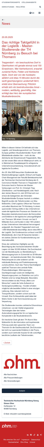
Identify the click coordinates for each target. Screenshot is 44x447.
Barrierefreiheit (13, 442)
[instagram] (31, 434)
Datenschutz (35, 439)
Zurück (7, 342)
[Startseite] (2, 20)
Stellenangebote (29, 2)
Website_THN (5, 12)
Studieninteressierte (11, 2)
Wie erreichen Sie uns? (11, 439)
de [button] (32, 13)
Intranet (32, 442)
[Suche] (40, 7)
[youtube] (37, 434)
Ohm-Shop (24, 442)
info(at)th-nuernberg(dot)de (20, 413)
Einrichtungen (8, 7)
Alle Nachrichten (10, 374)
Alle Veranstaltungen (12, 381)
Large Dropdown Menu (9, 426)
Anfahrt (22, 390)
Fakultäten (20, 7)
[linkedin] (27, 434)
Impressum (25, 439)
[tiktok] (34, 434)
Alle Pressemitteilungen (13, 377)
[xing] (41, 434)
